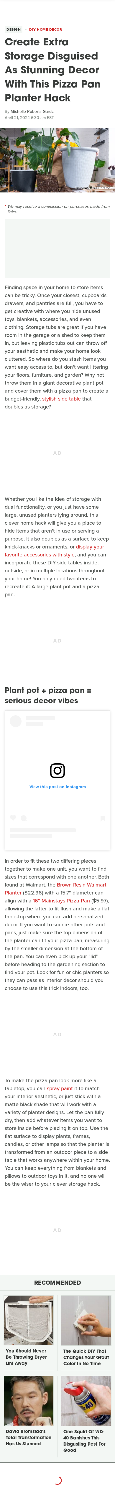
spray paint (60, 1088)
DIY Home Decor (45, 29)
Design (13, 29)
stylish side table (61, 399)
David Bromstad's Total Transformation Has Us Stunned (28, 1438)
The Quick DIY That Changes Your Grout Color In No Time (86, 1358)
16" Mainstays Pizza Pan (61, 901)
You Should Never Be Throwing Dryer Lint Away (26, 1357)
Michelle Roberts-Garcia (32, 111)
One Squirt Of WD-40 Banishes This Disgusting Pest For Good (84, 1441)
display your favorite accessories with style (54, 550)
